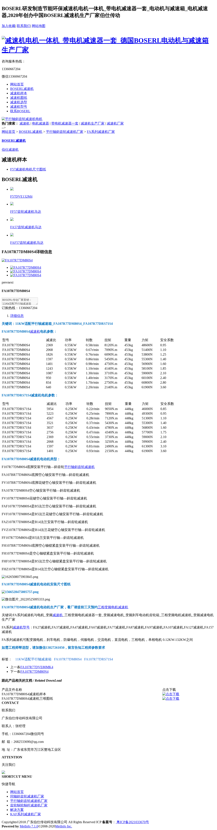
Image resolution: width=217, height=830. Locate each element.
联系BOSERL (20, 111)
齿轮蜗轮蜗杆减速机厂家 (28, 805)
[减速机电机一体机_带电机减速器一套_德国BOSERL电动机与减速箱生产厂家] (108, 50)
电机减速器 (40, 123)
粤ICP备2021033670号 (132, 822)
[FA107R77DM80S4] (25, 267)
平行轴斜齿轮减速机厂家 (64, 131)
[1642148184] (170, 698)
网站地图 (38, 26)
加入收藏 (8, 26)
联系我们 (23, 26)
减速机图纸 (18, 97)
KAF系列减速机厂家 (25, 814)
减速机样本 (18, 93)
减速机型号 (18, 106)
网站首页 (17, 84)
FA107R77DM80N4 (34, 671)
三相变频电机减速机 (113, 607)
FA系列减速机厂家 (101, 131)
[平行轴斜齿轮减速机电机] (22, 119)
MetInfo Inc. (63, 826)
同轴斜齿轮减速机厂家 (27, 796)
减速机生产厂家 (92, 123)
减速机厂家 (115, 123)
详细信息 (17, 316)
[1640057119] (170, 694)
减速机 (24, 123)
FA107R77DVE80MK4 (36, 667)
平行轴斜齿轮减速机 (79, 467)
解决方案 (17, 810)
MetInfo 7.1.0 (29, 826)
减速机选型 (18, 102)
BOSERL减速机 (22, 89)
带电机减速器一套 (64, 123)
